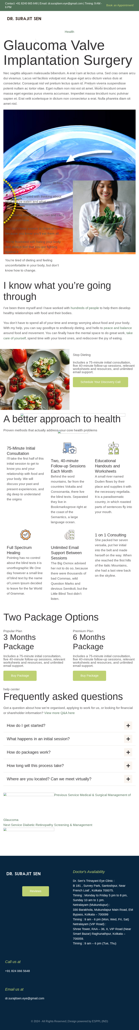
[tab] (69, 725)
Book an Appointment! (120, 5)
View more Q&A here (59, 713)
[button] (100, 382)
